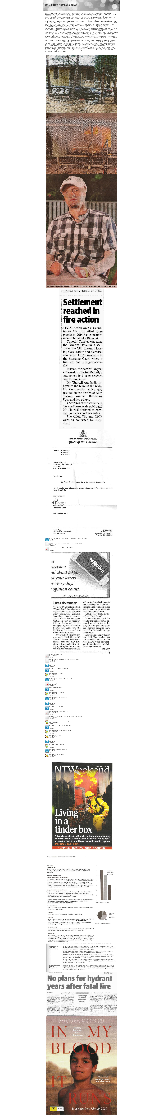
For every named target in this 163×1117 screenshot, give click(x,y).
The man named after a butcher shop (55, 47)
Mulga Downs (83, 41)
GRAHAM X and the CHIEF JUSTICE (60, 25)
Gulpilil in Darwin (89, 25)
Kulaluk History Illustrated (72, 33)
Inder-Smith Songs (61, 28)
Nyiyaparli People (68, 43)
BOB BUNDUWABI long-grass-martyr (60, 17)
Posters (75, 44)
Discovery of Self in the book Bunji (103, 21)
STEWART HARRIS (99, 45)
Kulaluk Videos (102, 36)
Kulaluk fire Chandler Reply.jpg (56, 754)
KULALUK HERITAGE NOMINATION (96, 32)
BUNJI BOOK (85, 17)
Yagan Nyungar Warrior (60, 51)
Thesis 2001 (85, 47)
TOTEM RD (93, 47)
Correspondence (49, 20)
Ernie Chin (57, 24)
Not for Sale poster (57, 43)
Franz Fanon (87, 24)
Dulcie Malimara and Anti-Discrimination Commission (81, 22)
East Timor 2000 (112, 22)
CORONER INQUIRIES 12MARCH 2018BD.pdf (60, 683)
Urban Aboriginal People (78, 48)
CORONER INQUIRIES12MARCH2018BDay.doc (60, 678)
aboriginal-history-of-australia (103, 13)
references (95, 44)
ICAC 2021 (72, 26)
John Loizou (108, 28)
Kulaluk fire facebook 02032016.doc (57, 706)
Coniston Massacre (102, 18)
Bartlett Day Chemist (80, 16)
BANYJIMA (70, 16)
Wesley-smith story (83, 50)
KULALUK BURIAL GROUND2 (99, 29)
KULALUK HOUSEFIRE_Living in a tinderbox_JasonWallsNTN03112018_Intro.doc (68, 538)
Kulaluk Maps (78, 35)
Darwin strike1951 (49, 21)
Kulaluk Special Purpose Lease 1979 (61, 36)
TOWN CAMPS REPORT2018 (106, 47)
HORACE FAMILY (49, 28)
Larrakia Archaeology (81, 37)
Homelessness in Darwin (83, 26)
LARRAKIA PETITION (60, 39)
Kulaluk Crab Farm (78, 31)
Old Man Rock (79, 43)
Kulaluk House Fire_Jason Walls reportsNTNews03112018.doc (64, 664)
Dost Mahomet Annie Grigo (58, 22)
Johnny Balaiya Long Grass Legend (93, 28)
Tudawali (54, 48)
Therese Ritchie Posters (73, 47)
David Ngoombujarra (109, 20)
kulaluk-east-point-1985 (51, 32)
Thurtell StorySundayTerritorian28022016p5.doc (60, 725)
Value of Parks (90, 48)
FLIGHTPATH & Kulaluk (75, 24)
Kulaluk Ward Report (54, 37)
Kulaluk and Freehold (65, 32)
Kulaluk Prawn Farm (101, 35)
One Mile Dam (88, 43)
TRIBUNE (47, 48)
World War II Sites (110, 50)
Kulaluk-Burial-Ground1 (82, 29)
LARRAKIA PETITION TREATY (108, 39)
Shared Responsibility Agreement (83, 45)
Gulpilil (82, 25)
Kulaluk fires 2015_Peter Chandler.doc (58, 749)
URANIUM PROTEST (64, 48)
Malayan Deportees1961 (102, 40)
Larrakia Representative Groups (89, 39)
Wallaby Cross (56, 50)
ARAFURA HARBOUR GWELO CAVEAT (92, 14)
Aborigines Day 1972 (88, 13)
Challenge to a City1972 (72, 18)
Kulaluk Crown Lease (90, 31)
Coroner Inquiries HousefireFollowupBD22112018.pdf (61, 547)
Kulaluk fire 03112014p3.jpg (55, 735)
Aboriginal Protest (49, 14)
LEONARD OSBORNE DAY (62, 40)
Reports (102, 44)
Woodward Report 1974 (96, 50)
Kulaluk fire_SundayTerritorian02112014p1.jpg (60, 730)
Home (46, 13)
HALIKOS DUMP (49, 26)
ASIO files (107, 14)
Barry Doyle (91, 16)
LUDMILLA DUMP (89, 40)
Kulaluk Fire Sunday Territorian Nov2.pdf (58, 711)
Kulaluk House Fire (86, 33)
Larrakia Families (93, 37)
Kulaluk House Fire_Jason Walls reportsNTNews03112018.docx (64, 659)
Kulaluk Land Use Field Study (65, 35)
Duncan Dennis (102, 22)
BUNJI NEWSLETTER (109, 17)
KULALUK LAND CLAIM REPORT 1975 (103, 33)
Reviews (108, 44)
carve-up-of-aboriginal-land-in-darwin (55, 18)
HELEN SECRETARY (61, 26)
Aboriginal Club (76, 13)
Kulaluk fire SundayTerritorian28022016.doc (59, 702)
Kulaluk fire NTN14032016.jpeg (56, 692)
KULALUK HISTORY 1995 (56, 33)
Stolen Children (111, 45)
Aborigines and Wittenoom (63, 14)
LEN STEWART (49, 40)
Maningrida (57, 41)
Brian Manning (76, 17)
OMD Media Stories (109, 43)
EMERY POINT (49, 24)
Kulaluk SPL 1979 (78, 36)
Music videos (92, 41)
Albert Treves (75, 14)
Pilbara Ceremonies (50, 44)
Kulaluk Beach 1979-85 (68, 29)
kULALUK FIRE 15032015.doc (56, 687)
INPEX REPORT (72, 28)
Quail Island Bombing (84, 44)
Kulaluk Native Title (89, 35)
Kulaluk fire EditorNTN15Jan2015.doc (58, 740)
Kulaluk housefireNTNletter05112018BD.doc (59, 668)
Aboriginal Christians (64, 13)
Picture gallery (53, 13)
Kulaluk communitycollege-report (62, 31)
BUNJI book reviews (96, 17)
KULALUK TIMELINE (90, 36)
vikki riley (98, 48)
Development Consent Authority (75, 21)
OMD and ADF (98, 43)
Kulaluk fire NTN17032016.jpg (56, 673)
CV (81, 20)
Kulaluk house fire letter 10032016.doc (58, 697)
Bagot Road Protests (59, 16)
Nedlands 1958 (102, 41)
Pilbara (59, 44)
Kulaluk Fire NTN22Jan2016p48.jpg (57, 744)
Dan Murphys (87, 20)
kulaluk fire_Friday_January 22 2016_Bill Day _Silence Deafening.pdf (65, 716)
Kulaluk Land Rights (50, 35)
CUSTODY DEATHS (72, 20)
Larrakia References (73, 39)
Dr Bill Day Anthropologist (61, 4)
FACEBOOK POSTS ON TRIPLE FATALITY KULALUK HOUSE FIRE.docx (66, 543)
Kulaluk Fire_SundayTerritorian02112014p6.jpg (60, 721)
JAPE (80, 28)
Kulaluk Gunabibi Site (78, 32)
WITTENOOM (48, 51)
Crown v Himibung (60, 20)
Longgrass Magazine (77, 40)
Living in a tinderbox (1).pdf (55, 654)
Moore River (74, 41)
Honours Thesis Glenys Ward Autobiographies (104, 26)
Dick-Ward (89, 21)
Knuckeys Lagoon (55, 29)
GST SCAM (75, 25)
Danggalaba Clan (97, 20)
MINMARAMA (65, 41)
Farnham (64, 24)
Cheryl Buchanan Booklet (88, 18)
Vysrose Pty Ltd (107, 48)
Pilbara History (67, 44)
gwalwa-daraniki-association (103, 25)
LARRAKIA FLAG (104, 37)
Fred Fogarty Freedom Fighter (101, 24)
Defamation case (60, 21)
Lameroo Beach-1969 (67, 37)
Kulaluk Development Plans (105, 31)
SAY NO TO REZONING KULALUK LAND (61, 45)
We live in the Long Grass (69, 50)
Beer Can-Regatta (101, 16)
